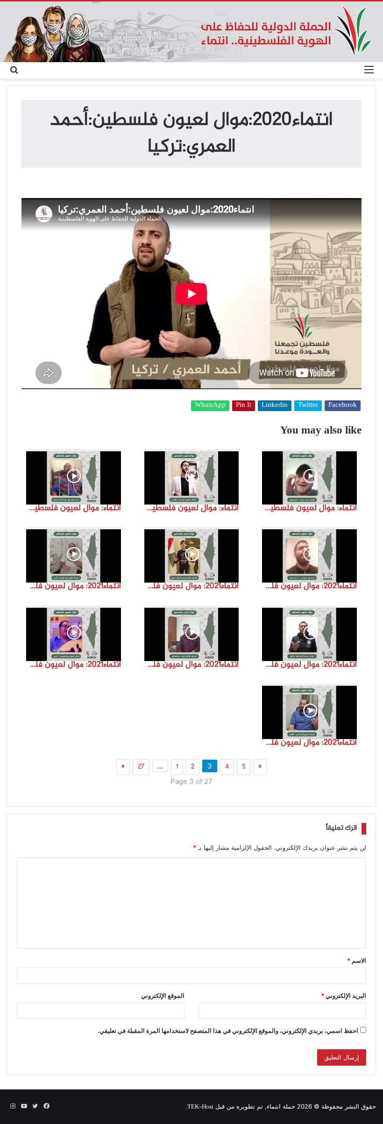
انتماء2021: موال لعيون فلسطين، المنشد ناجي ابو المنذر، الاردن (309, 743)
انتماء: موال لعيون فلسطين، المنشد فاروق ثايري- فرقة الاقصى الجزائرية (73, 508)
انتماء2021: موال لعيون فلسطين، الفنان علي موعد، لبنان (309, 586)
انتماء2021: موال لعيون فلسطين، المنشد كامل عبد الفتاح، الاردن (73, 586)
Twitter (308, 405)
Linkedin (275, 405)
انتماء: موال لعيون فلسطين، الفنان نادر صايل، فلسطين (309, 508)
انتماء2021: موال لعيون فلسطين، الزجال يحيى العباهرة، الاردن (309, 665)
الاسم (356, 960)
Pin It (243, 405)
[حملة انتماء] (191, 31)
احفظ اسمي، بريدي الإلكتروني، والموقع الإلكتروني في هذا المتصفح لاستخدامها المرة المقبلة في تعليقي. (228, 1030)
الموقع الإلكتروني (162, 995)
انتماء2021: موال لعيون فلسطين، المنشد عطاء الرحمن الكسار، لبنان (191, 586)
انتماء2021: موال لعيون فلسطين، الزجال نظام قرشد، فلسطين (191, 665)
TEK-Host (200, 1107)
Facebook (342, 405)
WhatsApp (210, 405)
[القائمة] (369, 71)
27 (141, 767)
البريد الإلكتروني (343, 995)
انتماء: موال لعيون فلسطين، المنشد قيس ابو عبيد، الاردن (191, 508)
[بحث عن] (14, 71)
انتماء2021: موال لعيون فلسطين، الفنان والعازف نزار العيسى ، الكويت (73, 665)
